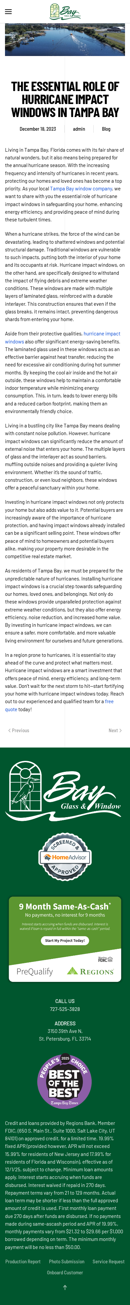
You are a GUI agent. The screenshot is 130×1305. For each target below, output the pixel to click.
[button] (8, 11)
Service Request (109, 1261)
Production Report (23, 1261)
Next (113, 730)
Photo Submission (66, 1261)
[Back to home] (65, 11)
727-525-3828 (65, 1009)
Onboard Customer (65, 1272)
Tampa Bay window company (81, 188)
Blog (106, 129)
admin (79, 129)
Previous (20, 730)
